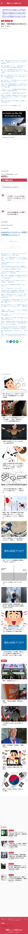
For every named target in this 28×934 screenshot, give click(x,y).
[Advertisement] (14, 43)
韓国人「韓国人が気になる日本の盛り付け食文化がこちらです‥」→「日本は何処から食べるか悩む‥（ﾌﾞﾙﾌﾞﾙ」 (14, 336)
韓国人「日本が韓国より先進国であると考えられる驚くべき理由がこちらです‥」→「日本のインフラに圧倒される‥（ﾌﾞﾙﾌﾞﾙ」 (14, 97)
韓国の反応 (6, 374)
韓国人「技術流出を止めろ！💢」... (11, 680)
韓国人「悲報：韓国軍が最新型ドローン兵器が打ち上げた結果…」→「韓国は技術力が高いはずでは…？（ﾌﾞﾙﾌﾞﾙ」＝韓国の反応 (14, 85)
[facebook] (10, 341)
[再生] (4, 133)
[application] (14, 123)
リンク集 (5, 926)
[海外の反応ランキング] (4, 176)
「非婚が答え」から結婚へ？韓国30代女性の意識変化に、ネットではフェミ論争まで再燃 (17, 845)
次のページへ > (14, 241)
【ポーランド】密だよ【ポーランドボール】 (11, 288)
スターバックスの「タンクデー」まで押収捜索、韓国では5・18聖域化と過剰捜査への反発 (17, 834)
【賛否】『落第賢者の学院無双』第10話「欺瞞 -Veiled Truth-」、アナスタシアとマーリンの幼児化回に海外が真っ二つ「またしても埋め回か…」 (14, 323)
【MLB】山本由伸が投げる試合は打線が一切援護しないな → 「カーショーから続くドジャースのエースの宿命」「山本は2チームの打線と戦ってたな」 (14, 268)
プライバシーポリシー (8, 925)
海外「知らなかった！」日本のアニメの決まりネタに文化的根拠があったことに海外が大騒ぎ (13, 395)
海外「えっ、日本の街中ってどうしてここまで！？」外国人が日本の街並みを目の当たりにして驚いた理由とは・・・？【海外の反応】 (14, 76)
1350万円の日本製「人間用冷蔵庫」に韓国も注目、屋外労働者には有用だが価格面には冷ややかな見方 (13, 606)
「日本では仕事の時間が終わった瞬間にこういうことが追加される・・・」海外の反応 (13, 490)
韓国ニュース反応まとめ (14, 3)
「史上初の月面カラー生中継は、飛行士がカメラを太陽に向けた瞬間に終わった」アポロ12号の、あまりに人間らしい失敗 (14, 301)
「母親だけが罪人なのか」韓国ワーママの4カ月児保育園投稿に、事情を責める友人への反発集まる (17, 878)
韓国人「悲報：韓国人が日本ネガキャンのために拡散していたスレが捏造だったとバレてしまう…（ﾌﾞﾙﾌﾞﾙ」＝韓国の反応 (14, 62)
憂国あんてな (4, 918)
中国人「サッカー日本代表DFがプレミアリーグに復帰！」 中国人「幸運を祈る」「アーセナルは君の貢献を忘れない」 (14, 259)
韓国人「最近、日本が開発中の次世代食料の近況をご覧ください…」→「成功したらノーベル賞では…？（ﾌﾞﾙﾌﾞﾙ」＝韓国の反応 (14, 277)
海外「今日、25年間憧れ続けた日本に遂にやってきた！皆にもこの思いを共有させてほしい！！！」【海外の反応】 (14, 71)
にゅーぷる (11, 920)
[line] (17, 341)
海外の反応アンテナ (11, 918)
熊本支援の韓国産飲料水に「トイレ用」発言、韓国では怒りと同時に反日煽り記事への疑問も (17, 867)
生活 (3, 374)
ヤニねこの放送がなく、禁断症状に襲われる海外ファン (14, 93)
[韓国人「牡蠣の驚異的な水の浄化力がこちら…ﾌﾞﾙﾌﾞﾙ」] (14, 341)
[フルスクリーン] (24, 133)
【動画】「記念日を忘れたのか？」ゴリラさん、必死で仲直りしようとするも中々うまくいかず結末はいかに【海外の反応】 (14, 296)
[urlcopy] (20, 341)
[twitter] (7, 341)
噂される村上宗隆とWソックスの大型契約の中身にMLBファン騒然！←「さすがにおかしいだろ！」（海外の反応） (14, 306)
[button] (14, 123)
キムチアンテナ (19, 918)
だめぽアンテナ (17, 920)
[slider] (13, 133)
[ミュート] (22, 133)
